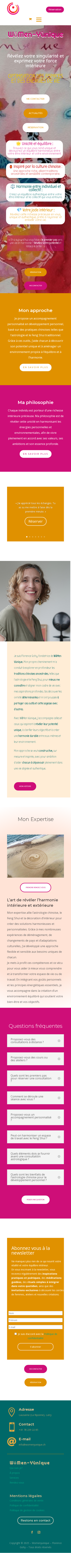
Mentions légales (26, 1496)
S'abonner (35, 1346)
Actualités (35, 113)
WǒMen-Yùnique (30, 1463)
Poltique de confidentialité (24, 1505)
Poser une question (35, 1200)
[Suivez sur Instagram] (39, 1532)
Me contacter (35, 99)
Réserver (35, 521)
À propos (15, 1472)
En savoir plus (35, 367)
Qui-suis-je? (16, 1468)
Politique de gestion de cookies (27, 1510)
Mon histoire (25, 786)
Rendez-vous (17, 1482)
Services (14, 1477)
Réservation (55, 9)
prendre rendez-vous (35, 887)
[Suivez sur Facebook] (32, 1532)
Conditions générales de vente (26, 1500)
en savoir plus (35, 454)
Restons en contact (35, 1520)
